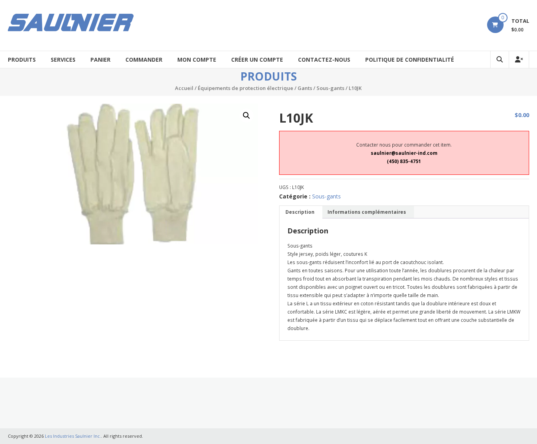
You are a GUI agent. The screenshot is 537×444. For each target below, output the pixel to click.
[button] (246, 115)
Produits (22, 59)
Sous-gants (330, 88)
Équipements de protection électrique (245, 88)
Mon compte (196, 59)
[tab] (300, 212)
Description (299, 212)
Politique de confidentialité (409, 59)
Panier (100, 59)
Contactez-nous (324, 59)
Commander (143, 59)
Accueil (184, 88)
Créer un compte (257, 59)
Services (63, 59)
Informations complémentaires (366, 212)
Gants (305, 88)
